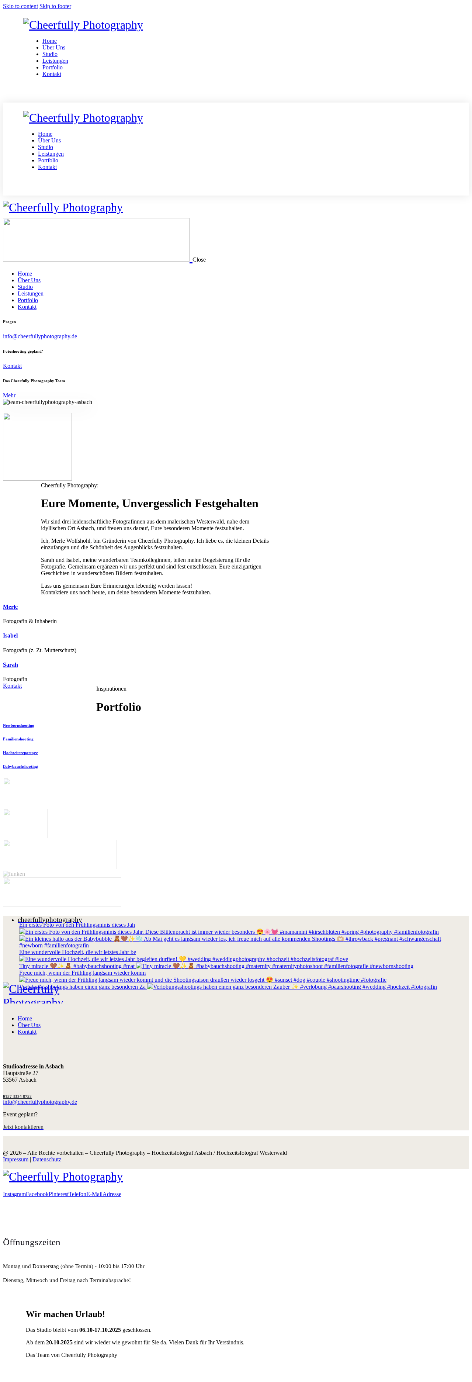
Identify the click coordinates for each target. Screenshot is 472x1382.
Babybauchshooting (20, 766)
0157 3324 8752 (17, 1096)
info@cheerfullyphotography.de (40, 336)
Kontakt (12, 366)
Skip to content (20, 6)
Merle (10, 607)
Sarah (10, 664)
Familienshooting (18, 739)
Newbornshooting (18, 725)
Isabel (10, 635)
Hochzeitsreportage (20, 752)
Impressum (16, 1159)
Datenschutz (46, 1159)
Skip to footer (55, 6)
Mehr (9, 395)
